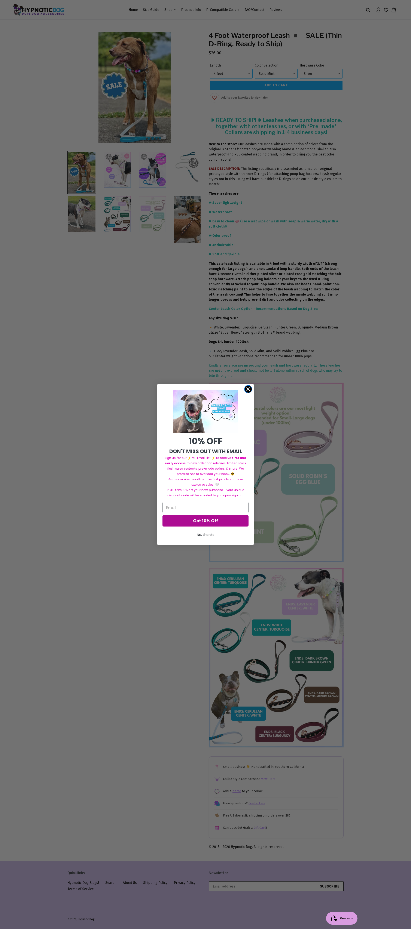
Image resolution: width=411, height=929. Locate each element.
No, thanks (205, 534)
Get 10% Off (205, 521)
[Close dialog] (248, 389)
